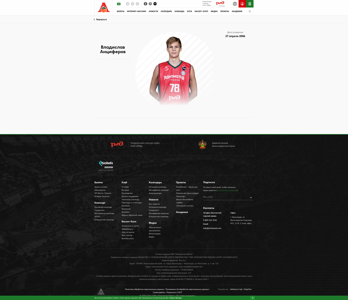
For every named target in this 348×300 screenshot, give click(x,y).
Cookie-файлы (159, 292)
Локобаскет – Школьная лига (186, 188)
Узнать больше (176, 298)
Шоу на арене (128, 232)
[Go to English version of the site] (119, 4)
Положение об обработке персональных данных (187, 289)
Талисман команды (130, 200)
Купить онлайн (100, 187)
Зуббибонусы (127, 229)
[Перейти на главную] (103, 7)
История (125, 190)
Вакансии (126, 209)
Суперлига (99, 210)
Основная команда (103, 207)
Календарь (166, 12)
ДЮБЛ (97, 217)
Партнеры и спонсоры (132, 203)
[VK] (127, 4)
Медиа (214, 12)
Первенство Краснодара (187, 193)
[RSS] (137, 4)
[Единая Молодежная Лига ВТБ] (150, 3)
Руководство (127, 193)
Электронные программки (155, 229)
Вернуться (101, 20)
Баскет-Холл (201, 12)
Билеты (120, 12)
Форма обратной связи (132, 215)
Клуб (189, 12)
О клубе (125, 187)
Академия (237, 12)
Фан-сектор (127, 236)
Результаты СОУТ (174, 292)
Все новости (154, 204)
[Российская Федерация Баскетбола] (155, 3)
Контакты (126, 212)
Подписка (209, 182)
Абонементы (99, 190)
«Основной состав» (185, 206)
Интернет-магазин (136, 12)
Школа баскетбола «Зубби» (184, 201)
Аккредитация (155, 193)
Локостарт (180, 197)
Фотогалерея (154, 234)
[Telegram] (132, 4)
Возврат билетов (101, 197)
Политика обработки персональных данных (144, 289)
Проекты (224, 12)
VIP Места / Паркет (102, 193)
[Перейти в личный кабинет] (242, 3)
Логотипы (126, 206)
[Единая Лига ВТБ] (145, 3)
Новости (153, 12)
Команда (179, 12)
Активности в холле (130, 226)
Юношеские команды (104, 220)
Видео (151, 237)
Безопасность (128, 239)
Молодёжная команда (104, 214)
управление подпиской (227, 190)
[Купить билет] (250, 3)
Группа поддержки (130, 197)
